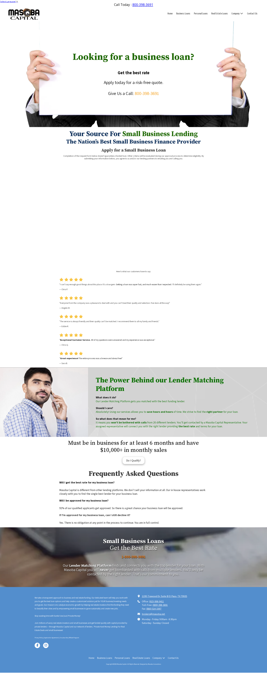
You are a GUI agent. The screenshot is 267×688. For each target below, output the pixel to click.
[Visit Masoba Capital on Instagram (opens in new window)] (46, 645)
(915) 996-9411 (156, 601)
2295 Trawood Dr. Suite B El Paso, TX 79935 (164, 596)
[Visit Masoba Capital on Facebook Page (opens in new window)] (37, 645)
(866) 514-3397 (153, 608)
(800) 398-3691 (160, 605)
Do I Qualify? (133, 460)
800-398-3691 (142, 4)
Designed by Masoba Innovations (150, 664)
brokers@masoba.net (153, 614)
